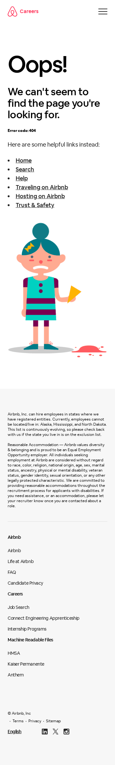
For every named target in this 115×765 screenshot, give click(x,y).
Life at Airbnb (21, 561)
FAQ (12, 572)
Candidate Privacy (25, 583)
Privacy (34, 721)
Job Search (18, 607)
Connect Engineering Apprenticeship (44, 618)
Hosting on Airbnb (40, 196)
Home (24, 160)
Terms (18, 721)
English (14, 731)
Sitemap (53, 721)
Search (25, 169)
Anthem (16, 675)
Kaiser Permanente (26, 664)
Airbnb (14, 537)
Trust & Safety (35, 205)
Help (22, 178)
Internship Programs (27, 629)
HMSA (14, 653)
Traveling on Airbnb (42, 187)
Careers (29, 11)
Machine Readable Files (30, 640)
